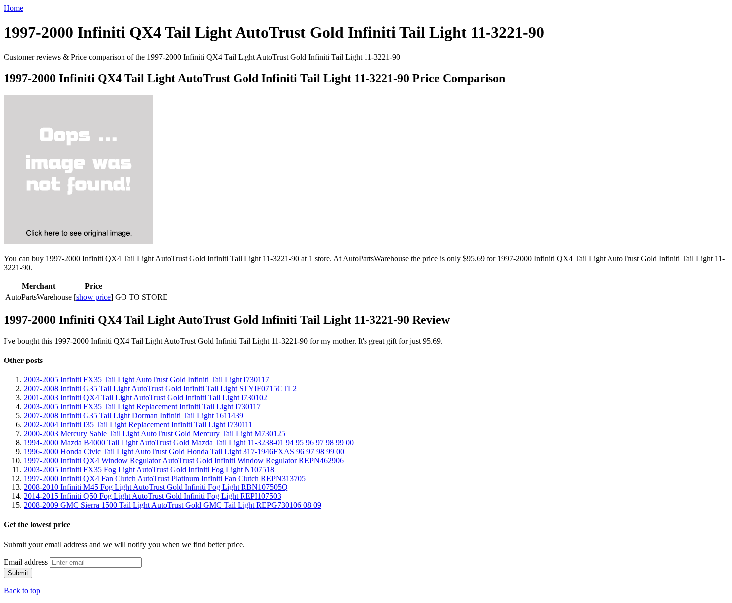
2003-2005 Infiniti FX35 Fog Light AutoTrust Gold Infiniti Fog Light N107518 (149, 469)
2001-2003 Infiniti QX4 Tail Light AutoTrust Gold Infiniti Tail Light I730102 (145, 397)
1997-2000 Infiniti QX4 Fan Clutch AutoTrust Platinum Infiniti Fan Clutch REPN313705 (165, 478)
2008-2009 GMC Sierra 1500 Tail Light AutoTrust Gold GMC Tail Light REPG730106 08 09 (172, 505)
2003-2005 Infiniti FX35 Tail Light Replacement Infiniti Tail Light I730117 (142, 406)
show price (93, 297)
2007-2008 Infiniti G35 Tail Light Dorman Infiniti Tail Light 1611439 (133, 415)
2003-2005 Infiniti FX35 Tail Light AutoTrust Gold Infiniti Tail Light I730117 (146, 379)
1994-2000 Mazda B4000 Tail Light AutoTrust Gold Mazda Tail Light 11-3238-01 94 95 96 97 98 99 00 (189, 442)
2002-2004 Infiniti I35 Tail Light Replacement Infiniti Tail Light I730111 (138, 424)
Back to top (22, 590)
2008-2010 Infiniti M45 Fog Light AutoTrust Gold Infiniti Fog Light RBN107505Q (156, 487)
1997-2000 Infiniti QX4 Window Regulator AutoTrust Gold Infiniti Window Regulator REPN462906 (184, 460)
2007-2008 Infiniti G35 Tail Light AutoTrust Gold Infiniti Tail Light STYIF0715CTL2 (160, 388)
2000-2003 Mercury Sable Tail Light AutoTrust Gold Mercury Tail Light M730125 (154, 433)
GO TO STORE (141, 297)
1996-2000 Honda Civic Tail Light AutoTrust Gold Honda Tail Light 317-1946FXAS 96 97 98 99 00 (184, 451)
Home (13, 8)
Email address (26, 562)
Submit (18, 573)
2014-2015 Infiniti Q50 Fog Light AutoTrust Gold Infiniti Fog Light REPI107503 (152, 496)
